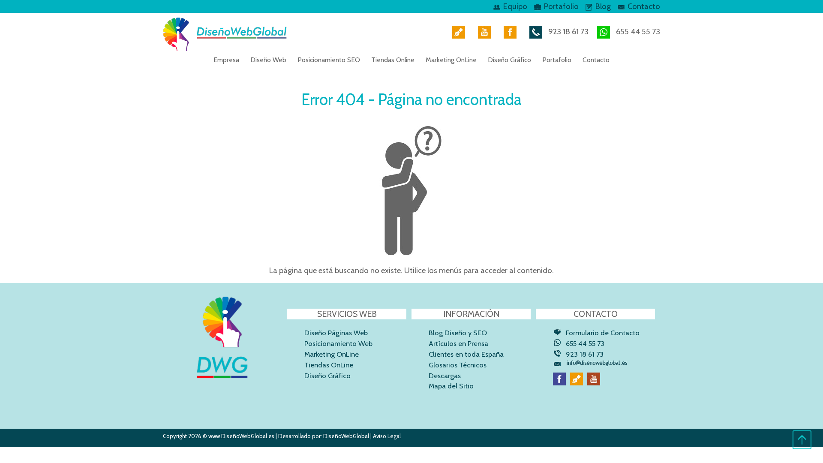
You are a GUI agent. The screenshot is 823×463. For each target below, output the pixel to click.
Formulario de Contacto (603, 332)
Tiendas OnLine (328, 365)
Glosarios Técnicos (458, 365)
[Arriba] (802, 447)
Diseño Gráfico (509, 60)
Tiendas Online (393, 60)
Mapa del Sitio (451, 386)
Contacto (644, 6)
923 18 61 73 (568, 31)
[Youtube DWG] (482, 31)
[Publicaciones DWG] (456, 31)
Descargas (445, 375)
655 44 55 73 (637, 31)
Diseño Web (268, 60)
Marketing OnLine (451, 60)
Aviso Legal (387, 436)
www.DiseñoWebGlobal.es (241, 436)
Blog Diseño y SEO (458, 332)
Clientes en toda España (466, 354)
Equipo (515, 6)
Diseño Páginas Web (336, 332)
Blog (603, 6)
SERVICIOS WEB (347, 314)
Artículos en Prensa (458, 343)
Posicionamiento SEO (328, 60)
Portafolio (561, 6)
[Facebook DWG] (508, 31)
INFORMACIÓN (471, 314)
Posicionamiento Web (338, 343)
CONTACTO (596, 314)
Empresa (226, 60)
